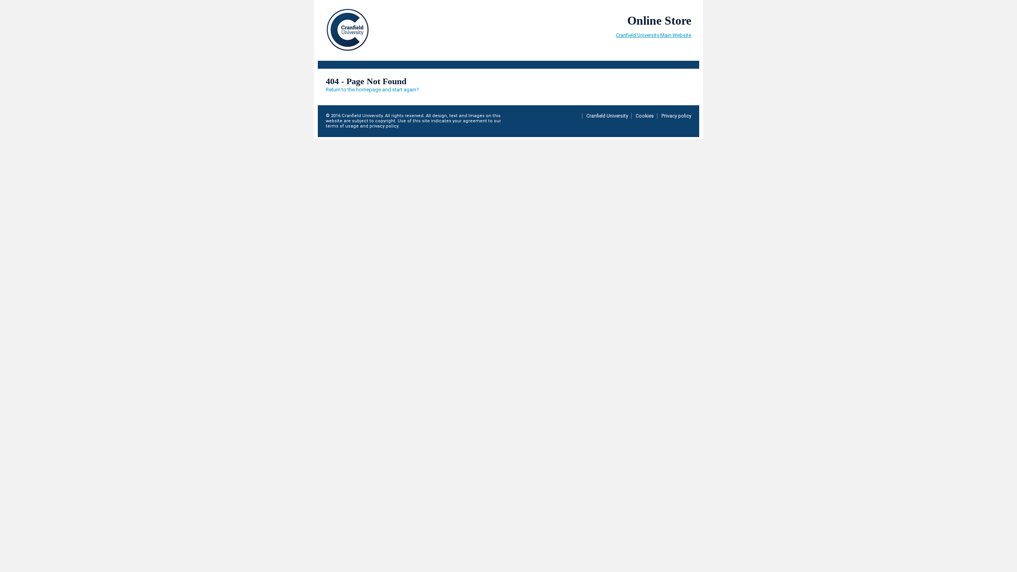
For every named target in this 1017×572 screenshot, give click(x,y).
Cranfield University (607, 116)
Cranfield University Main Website (653, 35)
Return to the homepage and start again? (372, 90)
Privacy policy (676, 116)
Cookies (645, 116)
